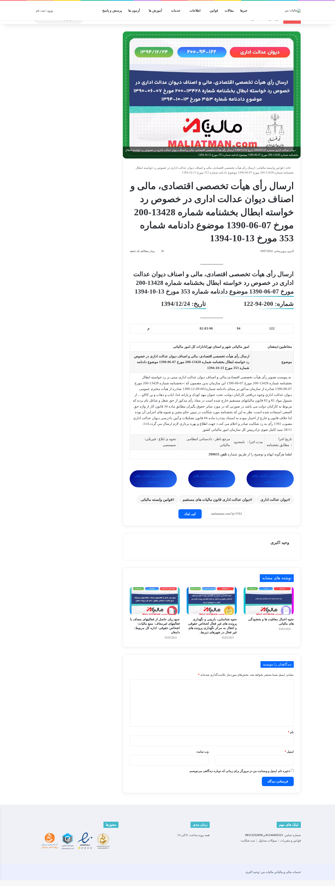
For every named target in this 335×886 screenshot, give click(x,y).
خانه (288, 167)
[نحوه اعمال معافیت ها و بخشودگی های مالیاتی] (269, 601)
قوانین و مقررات (290, 840)
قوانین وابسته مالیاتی (270, 167)
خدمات (175, 10)
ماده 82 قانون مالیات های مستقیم (270, 478)
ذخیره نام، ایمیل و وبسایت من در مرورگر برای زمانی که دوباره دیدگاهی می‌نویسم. (239, 771)
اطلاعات (195, 10)
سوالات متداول (267, 840)
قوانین (214, 10)
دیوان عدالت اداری (274, 499)
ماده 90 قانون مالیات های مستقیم (153, 478)
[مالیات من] (293, 10)
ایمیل (289, 751)
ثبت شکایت (248, 840)
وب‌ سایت (202, 751)
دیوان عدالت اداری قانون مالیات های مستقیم (216, 499)
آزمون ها (134, 10)
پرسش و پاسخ (112, 10)
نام (291, 732)
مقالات (229, 10)
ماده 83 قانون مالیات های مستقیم (211, 478)
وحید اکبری (280, 542)
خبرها (243, 10)
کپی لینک (190, 514)
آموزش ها (155, 10)
